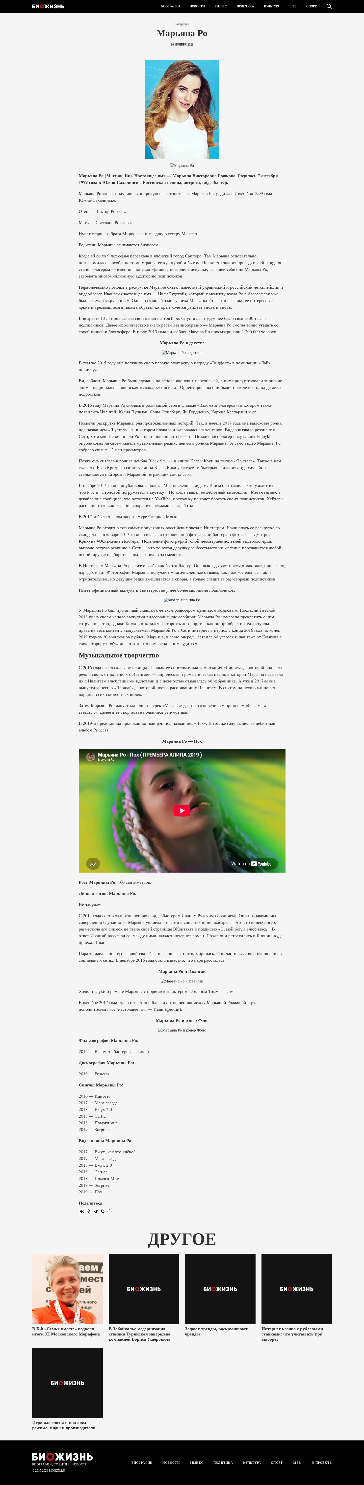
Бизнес (221, 6)
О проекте (321, 1462)
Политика (245, 6)
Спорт (311, 6)
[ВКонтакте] (82, 1211)
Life (292, 6)
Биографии (170, 6)
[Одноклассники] (89, 1211)
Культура (272, 6)
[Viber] (102, 1211)
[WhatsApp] (109, 1211)
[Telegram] (96, 1211)
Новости (197, 6)
